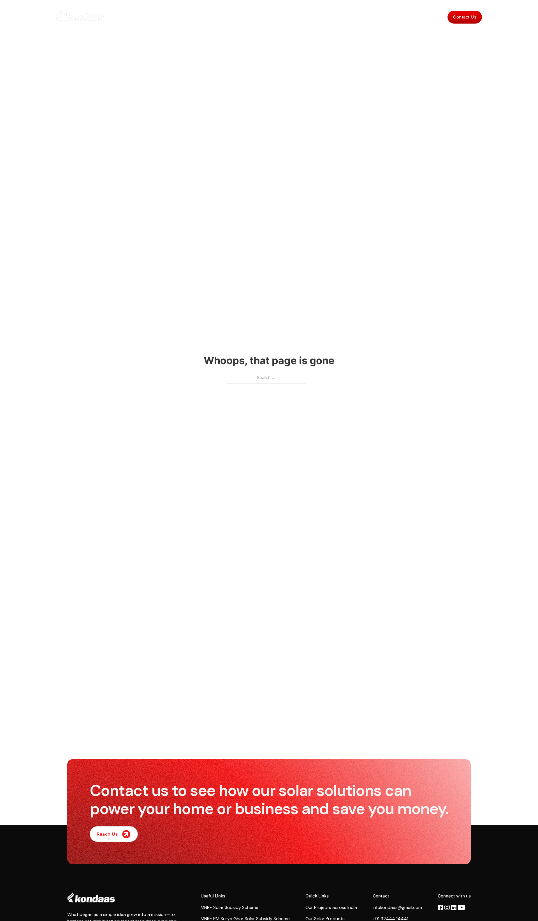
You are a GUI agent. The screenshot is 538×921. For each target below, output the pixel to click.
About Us (305, 17)
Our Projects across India (331, 907)
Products (331, 17)
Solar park (278, 17)
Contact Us (464, 17)
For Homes (206, 17)
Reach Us (107, 834)
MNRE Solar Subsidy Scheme (229, 907)
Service (356, 17)
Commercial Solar (242, 17)
